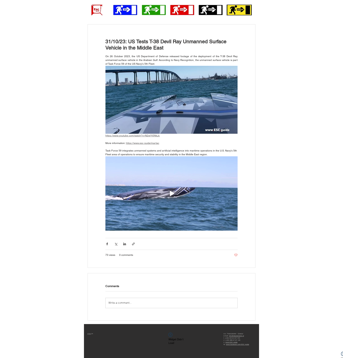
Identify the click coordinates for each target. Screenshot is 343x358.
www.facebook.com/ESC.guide (237, 344)
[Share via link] (133, 244)
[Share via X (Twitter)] (116, 244)
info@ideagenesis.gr (236, 336)
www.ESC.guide (231, 342)
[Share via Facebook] (107, 244)
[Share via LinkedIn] (124, 244)
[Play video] (171, 193)
